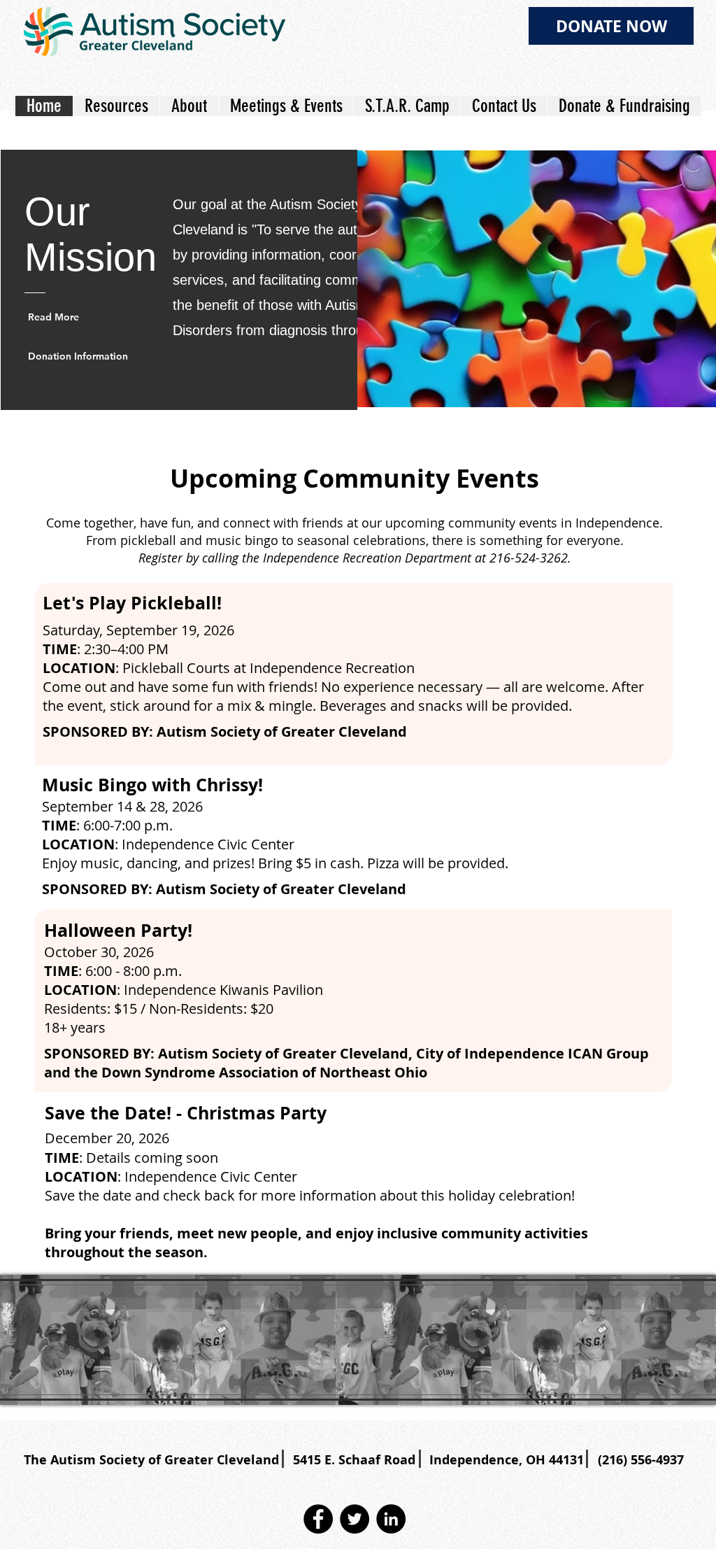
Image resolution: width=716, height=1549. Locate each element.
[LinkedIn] (391, 1519)
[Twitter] (354, 1519)
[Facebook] (318, 1519)
